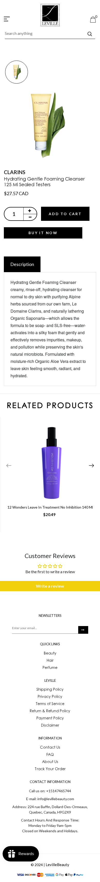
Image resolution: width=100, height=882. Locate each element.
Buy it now (43, 233)
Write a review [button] (50, 585)
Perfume (50, 668)
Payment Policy (50, 718)
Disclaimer (50, 726)
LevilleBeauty (57, 864)
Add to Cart (65, 214)
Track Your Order (50, 769)
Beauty (50, 654)
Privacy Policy (50, 697)
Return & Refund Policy (50, 711)
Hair (50, 661)
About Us (50, 762)
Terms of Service (50, 704)
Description (22, 264)
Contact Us (50, 748)
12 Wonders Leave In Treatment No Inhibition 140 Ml (50, 507)
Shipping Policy (50, 690)
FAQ (50, 755)
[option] (16, 72)
